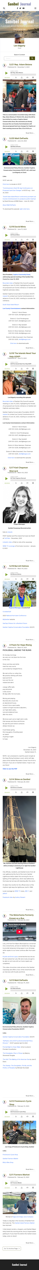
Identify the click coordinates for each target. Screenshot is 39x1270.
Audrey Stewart (20, 897)
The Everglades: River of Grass (13, 1053)
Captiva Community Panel (21, 274)
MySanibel (6, 619)
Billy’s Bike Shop (8, 1162)
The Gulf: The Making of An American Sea (16, 1059)
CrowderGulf (7, 611)
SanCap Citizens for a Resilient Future (15, 623)
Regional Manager (15, 608)
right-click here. (25, 209)
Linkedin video (7, 542)
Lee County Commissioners (12, 308)
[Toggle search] (4, 8)
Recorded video (8, 283)
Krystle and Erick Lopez (10, 956)
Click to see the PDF (10, 769)
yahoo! (5, 893)
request (5, 296)
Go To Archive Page (11, 1248)
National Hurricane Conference (16, 615)
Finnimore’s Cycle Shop (10, 1154)
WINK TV (17, 891)
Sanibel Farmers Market (10, 1158)
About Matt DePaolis (9, 205)
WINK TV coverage (9, 546)
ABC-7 (27, 891)
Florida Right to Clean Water (12, 1047)
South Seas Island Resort (11, 304)
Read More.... (30, 133)
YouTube (7, 538)
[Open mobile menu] (35, 8)
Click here (6, 184)
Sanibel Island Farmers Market (24, 1223)
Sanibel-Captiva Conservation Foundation (16, 627)
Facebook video (8, 897)
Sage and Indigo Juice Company (23, 1217)
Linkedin (10, 532)
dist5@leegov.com (25, 339)
